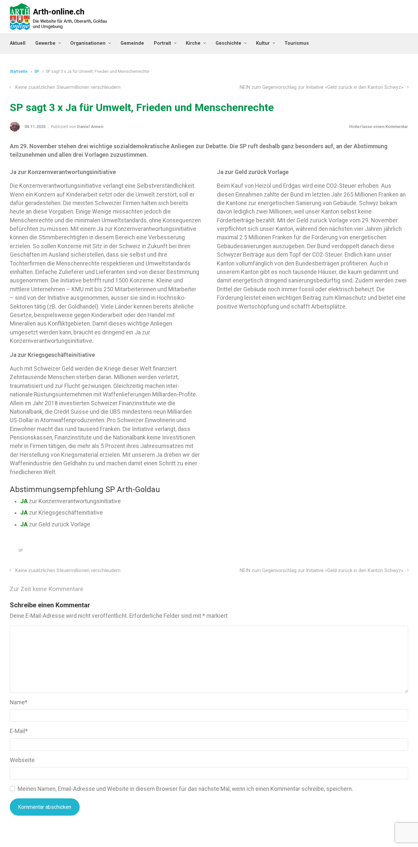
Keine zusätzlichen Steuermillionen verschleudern (68, 87)
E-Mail (19, 731)
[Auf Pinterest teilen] (386, 552)
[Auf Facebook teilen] (377, 552)
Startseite (18, 71)
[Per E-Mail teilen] (396, 552)
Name (18, 702)
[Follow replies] (92, 589)
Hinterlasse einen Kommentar (378, 126)
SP (36, 71)
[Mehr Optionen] (404, 552)
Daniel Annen (90, 126)
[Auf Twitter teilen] (367, 552)
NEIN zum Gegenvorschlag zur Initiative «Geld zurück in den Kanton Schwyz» (321, 87)
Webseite (22, 760)
